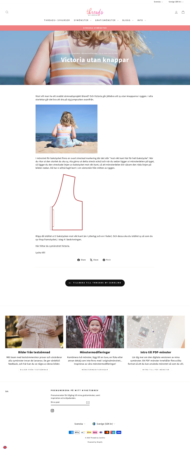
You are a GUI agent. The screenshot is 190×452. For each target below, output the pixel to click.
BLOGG (126, 20)
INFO (140, 20)
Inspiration (76, 53)
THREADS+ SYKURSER (57, 20)
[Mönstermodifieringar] (95, 332)
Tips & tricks (103, 53)
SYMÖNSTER (81, 20)
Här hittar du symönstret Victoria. (53, 246)
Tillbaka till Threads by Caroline (96, 283)
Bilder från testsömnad (34, 370)
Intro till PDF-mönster (155, 370)
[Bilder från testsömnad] (34, 332)
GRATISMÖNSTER (106, 20)
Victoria (98, 96)
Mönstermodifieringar (89, 53)
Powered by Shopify (95, 442)
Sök (6, 391)
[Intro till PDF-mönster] (156, 332)
